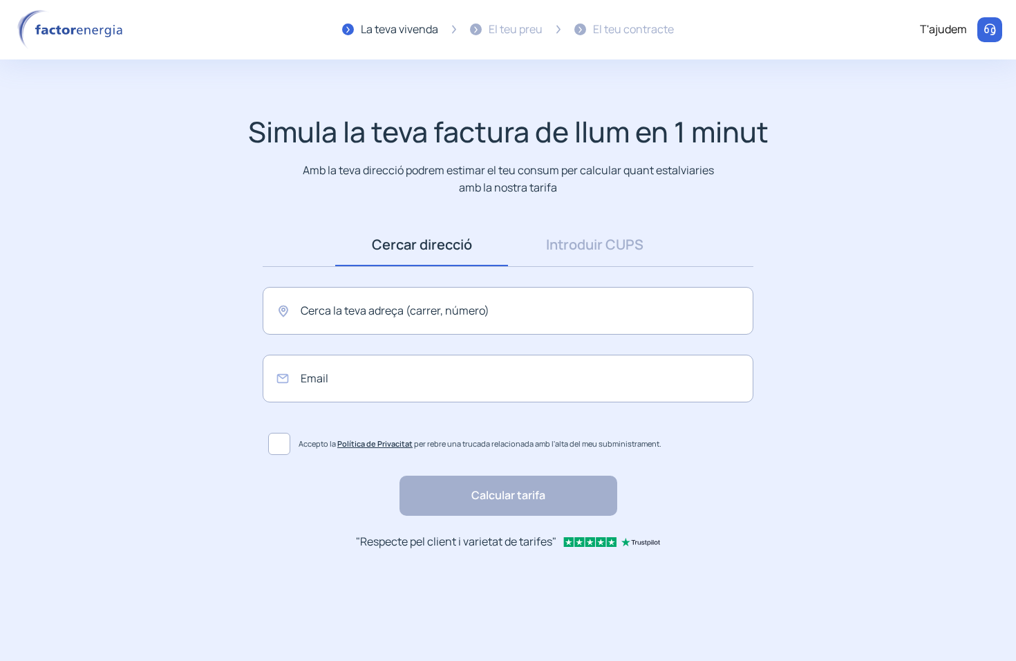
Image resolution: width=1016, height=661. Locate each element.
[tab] (421, 244)
